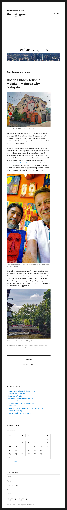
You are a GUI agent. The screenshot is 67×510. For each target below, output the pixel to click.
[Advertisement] (34, 34)
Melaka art (29, 347)
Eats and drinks (12, 485)
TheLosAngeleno (17, 14)
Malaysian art (21, 347)
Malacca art (14, 347)
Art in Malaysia (28, 345)
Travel (17, 345)
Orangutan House (37, 347)
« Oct (15, 461)
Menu (56, 13)
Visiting (9, 489)
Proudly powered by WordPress (26, 505)
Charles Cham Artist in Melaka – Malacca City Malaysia (23, 83)
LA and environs (12, 472)
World (21, 345)
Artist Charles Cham (38, 345)
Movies (9, 494)
